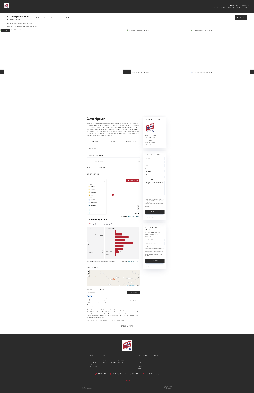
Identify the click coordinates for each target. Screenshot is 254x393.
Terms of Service (150, 217)
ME (96, 320)
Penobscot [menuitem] (140, 364)
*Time (146, 174)
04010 (111, 320)
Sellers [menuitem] (223, 7)
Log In (232, 5)
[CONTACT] (241, 17)
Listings (92, 320)
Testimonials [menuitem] (120, 362)
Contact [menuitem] (245, 7)
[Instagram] (129, 380)
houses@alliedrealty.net (152, 374)
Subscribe (155, 261)
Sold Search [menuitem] (92, 364)
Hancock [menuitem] (139, 368)
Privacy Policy (90, 306)
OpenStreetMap (132, 285)
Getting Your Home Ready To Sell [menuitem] (110, 362)
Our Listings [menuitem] (92, 359)
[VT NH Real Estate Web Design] (168, 388)
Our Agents (152, 144)
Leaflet (128, 285)
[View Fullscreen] (88, 276)
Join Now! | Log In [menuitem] (93, 366)
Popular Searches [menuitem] (93, 362)
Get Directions (133, 292)
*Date (146, 168)
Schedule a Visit (159, 154)
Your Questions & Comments (151, 179)
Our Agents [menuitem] (155, 359)
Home (88, 320)
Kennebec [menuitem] (140, 362)
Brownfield (105, 320)
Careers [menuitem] (238, 7)
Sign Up (238, 5)
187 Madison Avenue (125, 374)
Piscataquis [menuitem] (140, 366)
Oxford (100, 320)
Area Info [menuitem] (230, 7)
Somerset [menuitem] (140, 359)
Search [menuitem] (216, 7)
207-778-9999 (150, 138)
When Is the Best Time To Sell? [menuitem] (124, 359)
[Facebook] (125, 380)
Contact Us (147, 144)
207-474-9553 (246, 5)
